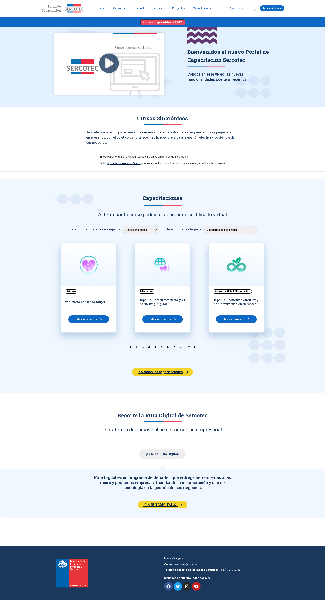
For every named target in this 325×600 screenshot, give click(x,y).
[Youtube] (196, 586)
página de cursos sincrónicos (123, 163)
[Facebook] (168, 586)
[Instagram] (187, 586)
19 (188, 347)
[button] (109, 64)
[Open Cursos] (124, 8)
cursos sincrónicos (157, 132)
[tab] (162, 454)
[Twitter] (178, 586)
